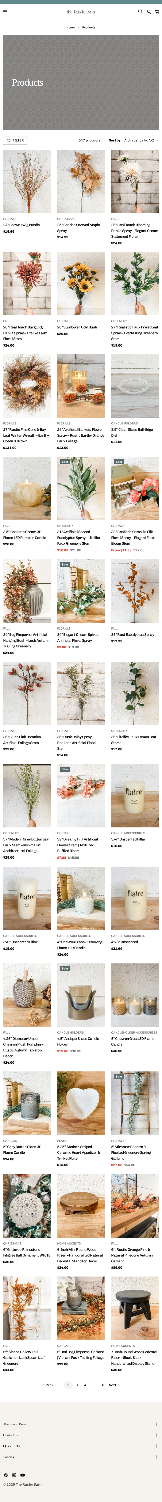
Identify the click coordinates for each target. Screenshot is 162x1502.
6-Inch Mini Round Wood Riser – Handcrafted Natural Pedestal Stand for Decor (80, 1255)
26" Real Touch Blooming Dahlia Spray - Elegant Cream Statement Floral (134, 231)
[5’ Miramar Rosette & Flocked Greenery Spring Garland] (135, 1103)
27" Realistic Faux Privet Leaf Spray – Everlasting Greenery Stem (134, 333)
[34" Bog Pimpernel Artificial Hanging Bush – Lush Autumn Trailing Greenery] (27, 591)
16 (102, 1385)
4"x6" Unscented (124, 942)
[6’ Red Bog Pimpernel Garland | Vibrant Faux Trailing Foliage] (81, 1308)
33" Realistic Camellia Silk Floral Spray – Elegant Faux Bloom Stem (133, 538)
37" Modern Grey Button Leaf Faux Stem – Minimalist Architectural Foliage (26, 845)
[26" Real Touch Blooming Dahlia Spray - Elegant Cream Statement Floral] (135, 181)
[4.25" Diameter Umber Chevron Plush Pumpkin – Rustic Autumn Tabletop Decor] (27, 995)
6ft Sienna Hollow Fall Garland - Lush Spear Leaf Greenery (24, 1358)
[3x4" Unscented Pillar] (135, 795)
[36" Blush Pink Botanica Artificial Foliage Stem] (27, 693)
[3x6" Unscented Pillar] (27, 898)
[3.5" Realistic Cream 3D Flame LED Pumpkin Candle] (27, 488)
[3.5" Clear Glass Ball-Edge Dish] (135, 386)
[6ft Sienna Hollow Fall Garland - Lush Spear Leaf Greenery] (27, 1308)
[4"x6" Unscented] (135, 898)
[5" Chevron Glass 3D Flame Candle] (135, 995)
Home (70, 27)
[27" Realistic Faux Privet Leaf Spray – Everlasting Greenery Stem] (135, 283)
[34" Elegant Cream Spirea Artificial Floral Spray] (81, 591)
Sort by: (115, 140)
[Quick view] (45, 159)
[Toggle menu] (5, 11)
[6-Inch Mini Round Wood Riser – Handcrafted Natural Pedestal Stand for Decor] (81, 1206)
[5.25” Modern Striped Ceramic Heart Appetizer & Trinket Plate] (81, 1103)
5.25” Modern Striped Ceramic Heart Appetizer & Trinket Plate (78, 1153)
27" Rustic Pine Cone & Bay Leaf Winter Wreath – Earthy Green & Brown (26, 435)
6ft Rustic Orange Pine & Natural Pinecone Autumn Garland (132, 1255)
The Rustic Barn (29, 1484)
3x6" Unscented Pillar (20, 942)
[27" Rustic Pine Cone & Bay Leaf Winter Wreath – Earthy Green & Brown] (27, 386)
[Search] (140, 11)
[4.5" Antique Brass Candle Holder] (81, 995)
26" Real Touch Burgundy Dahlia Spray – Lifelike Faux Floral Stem (25, 333)
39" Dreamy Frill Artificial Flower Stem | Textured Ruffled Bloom (77, 845)
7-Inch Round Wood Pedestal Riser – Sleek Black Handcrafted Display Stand (134, 1358)
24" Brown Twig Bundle (21, 225)
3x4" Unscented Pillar (128, 839)
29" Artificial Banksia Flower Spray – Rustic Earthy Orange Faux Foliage (80, 435)
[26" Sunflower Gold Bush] (81, 283)
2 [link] (68, 1385)
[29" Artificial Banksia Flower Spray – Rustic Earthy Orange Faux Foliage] (81, 386)
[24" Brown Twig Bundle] (27, 181)
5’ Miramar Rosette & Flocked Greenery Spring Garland (131, 1153)
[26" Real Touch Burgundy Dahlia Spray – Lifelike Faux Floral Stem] (27, 283)
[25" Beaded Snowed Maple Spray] (81, 181)
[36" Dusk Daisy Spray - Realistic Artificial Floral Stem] (81, 693)
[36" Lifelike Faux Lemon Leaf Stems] (135, 693)
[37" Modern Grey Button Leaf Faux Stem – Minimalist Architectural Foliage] (27, 795)
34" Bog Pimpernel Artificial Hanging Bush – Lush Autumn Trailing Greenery (26, 640)
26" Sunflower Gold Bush (77, 327)
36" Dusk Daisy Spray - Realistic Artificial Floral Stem (76, 743)
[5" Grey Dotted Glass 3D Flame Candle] (27, 1103)
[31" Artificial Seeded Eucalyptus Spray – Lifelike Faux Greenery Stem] (81, 488)
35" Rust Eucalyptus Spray (132, 634)
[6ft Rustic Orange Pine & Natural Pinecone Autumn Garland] (135, 1206)
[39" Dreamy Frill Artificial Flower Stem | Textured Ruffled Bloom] (81, 795)
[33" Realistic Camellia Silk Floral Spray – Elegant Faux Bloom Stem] (135, 488)
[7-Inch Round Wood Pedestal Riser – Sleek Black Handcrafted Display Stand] (135, 1308)
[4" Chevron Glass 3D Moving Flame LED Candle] (81, 898)
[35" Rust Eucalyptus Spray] (135, 591)
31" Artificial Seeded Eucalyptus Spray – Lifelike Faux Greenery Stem (78, 538)
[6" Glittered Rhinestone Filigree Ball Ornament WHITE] (27, 1206)
